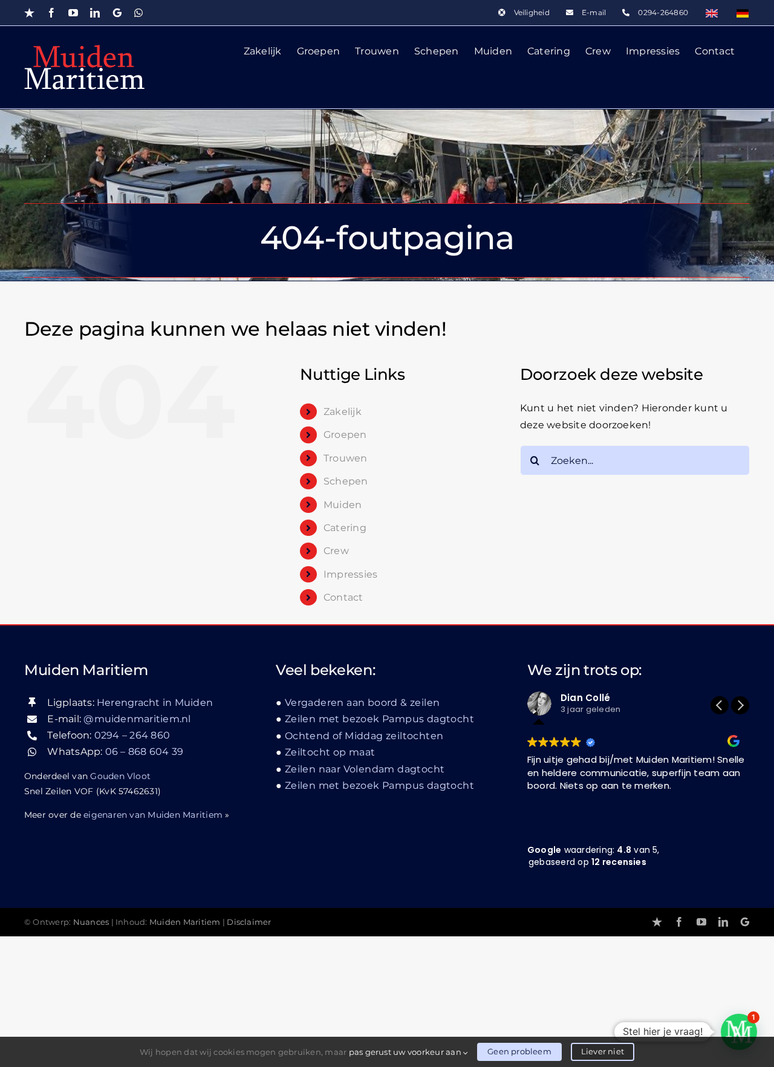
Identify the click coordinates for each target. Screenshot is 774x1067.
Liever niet (602, 1051)
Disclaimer (249, 922)
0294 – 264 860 (132, 735)
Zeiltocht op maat (330, 752)
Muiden (343, 505)
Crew (336, 550)
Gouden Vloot (120, 776)
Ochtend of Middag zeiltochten (364, 736)
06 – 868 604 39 (144, 751)
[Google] (745, 922)
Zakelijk (343, 411)
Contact (343, 597)
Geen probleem (519, 1051)
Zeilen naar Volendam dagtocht (364, 769)
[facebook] (679, 922)
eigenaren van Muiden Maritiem (153, 814)
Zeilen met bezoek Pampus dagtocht (379, 719)
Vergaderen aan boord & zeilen (362, 702)
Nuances (91, 922)
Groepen (345, 434)
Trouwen (346, 458)
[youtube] (701, 922)
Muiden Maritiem (185, 922)
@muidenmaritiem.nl (136, 719)
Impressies (350, 574)
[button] (740, 705)
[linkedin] (723, 922)
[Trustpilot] (657, 922)
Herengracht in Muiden (155, 702)
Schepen (346, 481)
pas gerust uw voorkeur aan (406, 1052)
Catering (345, 528)
